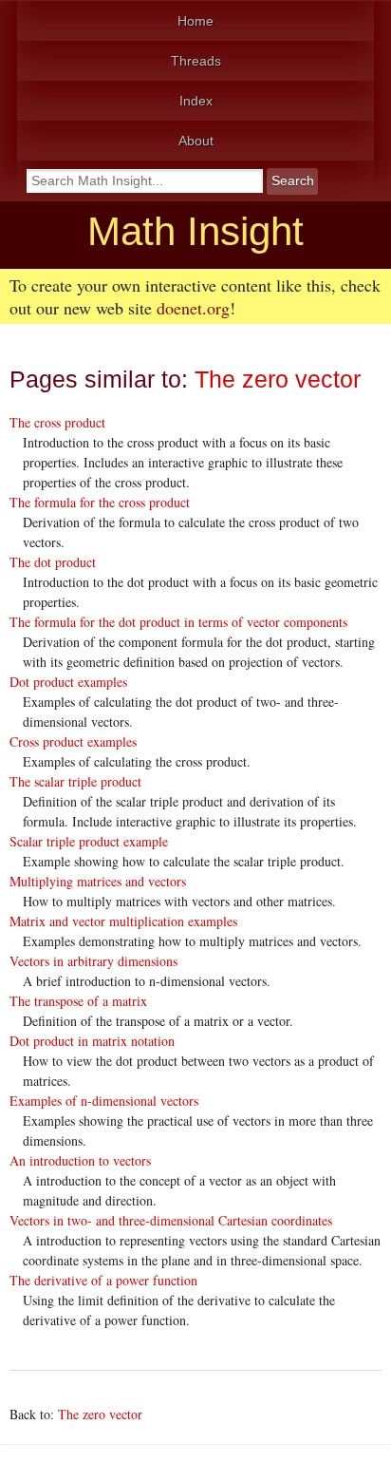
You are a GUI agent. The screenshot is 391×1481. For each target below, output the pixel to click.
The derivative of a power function (103, 1280)
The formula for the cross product (99, 502)
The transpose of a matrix (78, 1001)
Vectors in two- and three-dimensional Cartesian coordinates (170, 1220)
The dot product (52, 562)
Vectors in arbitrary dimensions (93, 961)
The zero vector (278, 379)
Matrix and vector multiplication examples (123, 921)
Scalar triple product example (88, 841)
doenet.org (193, 307)
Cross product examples (73, 741)
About (196, 140)
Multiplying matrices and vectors (97, 881)
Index (196, 100)
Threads (196, 60)
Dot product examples (68, 682)
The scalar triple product (75, 781)
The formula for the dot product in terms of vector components (178, 622)
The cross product (57, 422)
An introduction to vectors (80, 1160)
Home (195, 20)
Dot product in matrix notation (92, 1041)
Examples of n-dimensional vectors (103, 1101)
